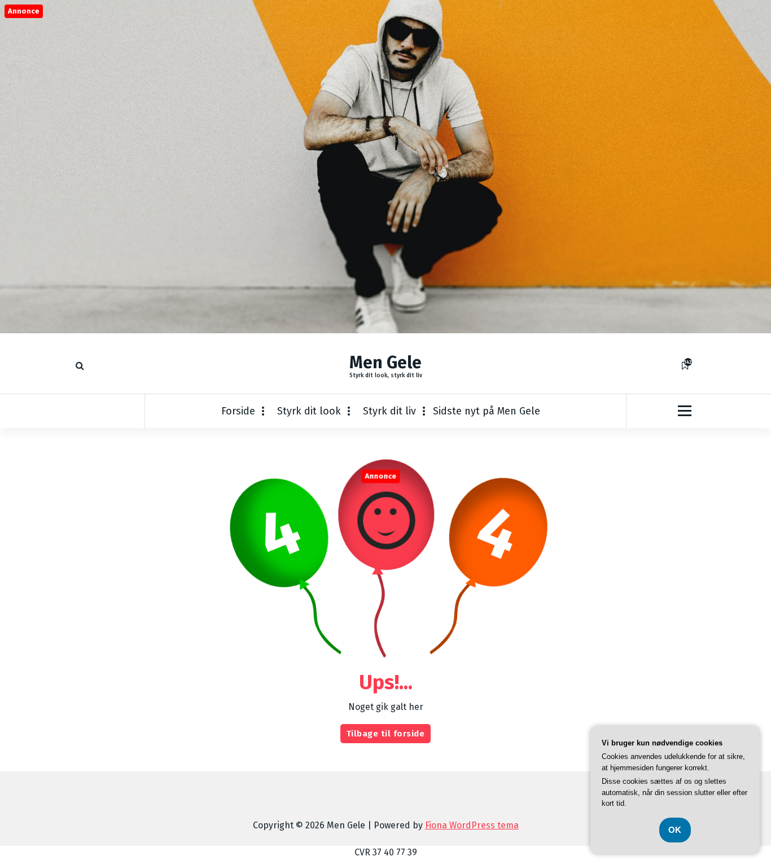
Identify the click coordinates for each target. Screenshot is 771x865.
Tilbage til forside (386, 734)
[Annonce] (385, 330)
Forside (238, 411)
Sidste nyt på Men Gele (486, 411)
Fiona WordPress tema (472, 825)
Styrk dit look (309, 411)
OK (675, 830)
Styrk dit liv (389, 411)
